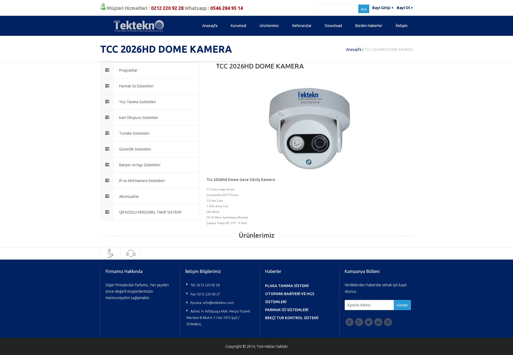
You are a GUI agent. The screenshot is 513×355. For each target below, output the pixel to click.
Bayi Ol (404, 8)
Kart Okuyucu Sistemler (138, 117)
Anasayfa (209, 26)
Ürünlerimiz (269, 26)
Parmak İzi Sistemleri (136, 86)
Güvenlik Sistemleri (135, 149)
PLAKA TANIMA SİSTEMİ (287, 286)
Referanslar (302, 26)
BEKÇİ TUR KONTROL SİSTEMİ (291, 318)
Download (333, 26)
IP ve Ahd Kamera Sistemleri (142, 181)
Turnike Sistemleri (134, 133)
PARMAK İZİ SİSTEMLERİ (286, 310)
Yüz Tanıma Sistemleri (137, 102)
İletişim (401, 26)
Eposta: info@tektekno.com (212, 302)
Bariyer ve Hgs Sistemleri (139, 165)
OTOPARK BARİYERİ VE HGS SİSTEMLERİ (289, 298)
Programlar (128, 70)
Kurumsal (238, 26)
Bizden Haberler (368, 26)
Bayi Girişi (381, 8)
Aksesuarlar (129, 196)
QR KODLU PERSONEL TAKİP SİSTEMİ (150, 212)
